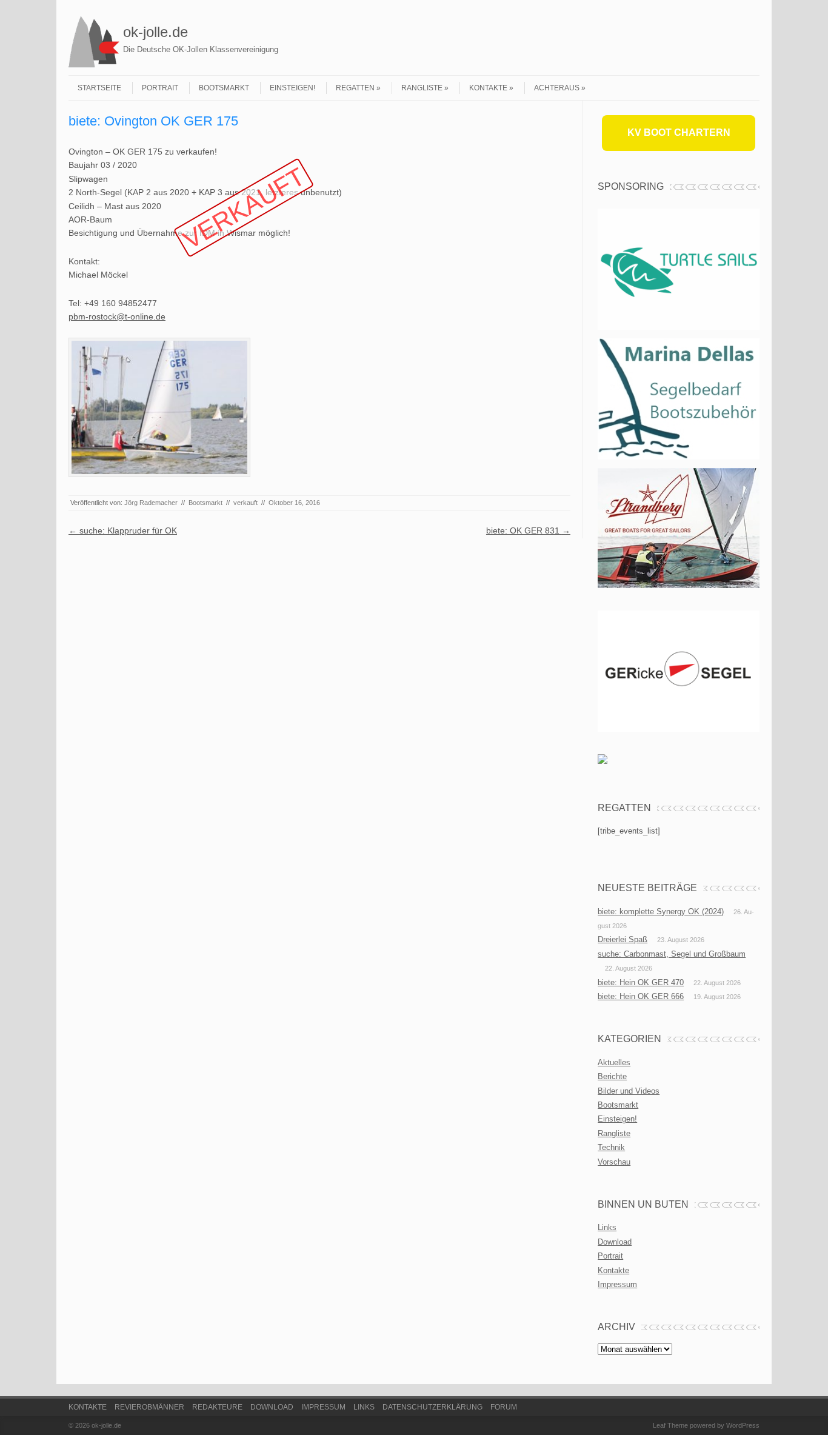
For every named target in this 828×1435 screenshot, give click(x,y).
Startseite (99, 88)
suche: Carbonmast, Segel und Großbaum (672, 953)
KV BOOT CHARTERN (678, 132)
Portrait (160, 88)
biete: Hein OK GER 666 (641, 996)
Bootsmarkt (224, 88)
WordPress (743, 1425)
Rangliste (421, 88)
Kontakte (488, 88)
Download (615, 1241)
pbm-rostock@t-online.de (116, 316)
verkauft (245, 502)
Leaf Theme (670, 1425)
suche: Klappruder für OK (122, 530)
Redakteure (217, 1407)
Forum (503, 1407)
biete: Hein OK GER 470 (641, 982)
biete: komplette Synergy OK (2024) (661, 911)
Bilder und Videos (628, 1090)
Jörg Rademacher (151, 502)
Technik (611, 1147)
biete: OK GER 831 (528, 530)
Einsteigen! (292, 88)
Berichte (612, 1076)
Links (607, 1227)
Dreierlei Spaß (622, 939)
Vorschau (614, 1161)
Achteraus (556, 88)
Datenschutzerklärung (432, 1407)
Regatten (355, 88)
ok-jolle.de (155, 32)
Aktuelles (614, 1062)
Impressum (617, 1284)
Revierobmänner (149, 1407)
